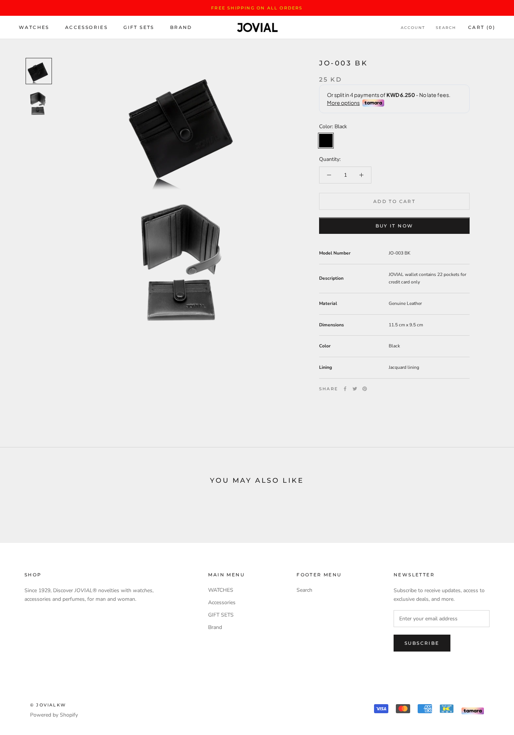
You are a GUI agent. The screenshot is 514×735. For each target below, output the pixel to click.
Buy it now (395, 226)
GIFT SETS (138, 27)
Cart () (481, 27)
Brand (181, 27)
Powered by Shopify (54, 714)
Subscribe (422, 643)
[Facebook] (345, 388)
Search (446, 28)
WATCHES (34, 27)
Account (413, 28)
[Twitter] (355, 388)
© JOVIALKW (48, 705)
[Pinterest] (364, 388)
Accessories (86, 27)
